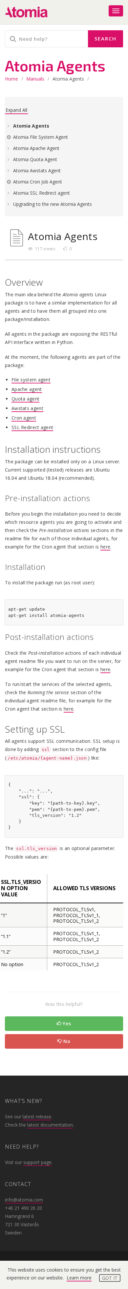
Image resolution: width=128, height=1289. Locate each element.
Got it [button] (109, 1278)
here (105, 547)
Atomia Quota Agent (35, 159)
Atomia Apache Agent (36, 148)
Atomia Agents (31, 126)
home (11, 79)
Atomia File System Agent (40, 137)
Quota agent (25, 399)
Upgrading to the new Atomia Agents (52, 204)
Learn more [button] (79, 1278)
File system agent (31, 380)
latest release (37, 1116)
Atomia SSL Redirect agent (41, 193)
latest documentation (50, 1125)
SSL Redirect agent (32, 427)
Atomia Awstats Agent (37, 170)
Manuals (35, 79)
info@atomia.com (24, 1200)
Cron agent (23, 418)
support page (37, 1162)
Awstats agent (27, 408)
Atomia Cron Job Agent (37, 182)
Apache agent (26, 389)
